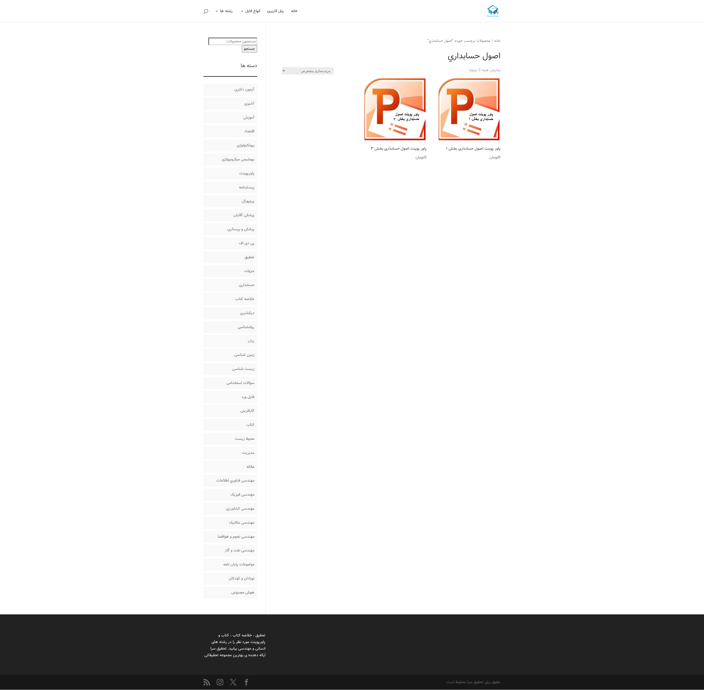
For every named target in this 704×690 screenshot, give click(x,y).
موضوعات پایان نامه (238, 564)
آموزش (248, 117)
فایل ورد (247, 397)
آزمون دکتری (244, 89)
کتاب (250, 425)
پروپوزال (248, 201)
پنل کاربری (275, 11)
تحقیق (249, 257)
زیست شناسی (243, 369)
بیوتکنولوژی (245, 145)
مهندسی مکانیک (241, 522)
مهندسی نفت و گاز (239, 550)
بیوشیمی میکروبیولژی (238, 159)
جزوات (249, 271)
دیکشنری (247, 313)
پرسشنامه (246, 187)
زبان (251, 341)
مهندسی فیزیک (242, 494)
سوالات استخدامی (240, 383)
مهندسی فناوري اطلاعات (235, 480)
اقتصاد (249, 131)
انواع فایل (252, 11)
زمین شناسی (244, 355)
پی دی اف (246, 243)
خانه (294, 11)
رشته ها (226, 11)
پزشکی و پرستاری (240, 229)
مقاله (250, 467)
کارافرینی (247, 411)
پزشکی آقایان (243, 215)
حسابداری (246, 285)
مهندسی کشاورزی (240, 508)
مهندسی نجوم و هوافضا (236, 537)
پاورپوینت (246, 173)
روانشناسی (246, 327)
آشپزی (249, 103)
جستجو (249, 49)
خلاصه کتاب (244, 299)
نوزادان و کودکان (241, 578)
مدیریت (248, 453)
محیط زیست (244, 439)
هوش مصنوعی (242, 592)
